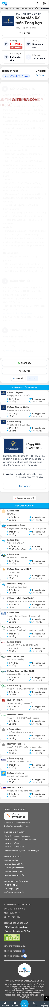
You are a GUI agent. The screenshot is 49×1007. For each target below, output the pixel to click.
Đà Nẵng (40, 75)
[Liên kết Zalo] (25, 956)
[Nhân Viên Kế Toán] (3, 657)
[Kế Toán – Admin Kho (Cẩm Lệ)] (3, 599)
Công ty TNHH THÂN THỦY (26, 8)
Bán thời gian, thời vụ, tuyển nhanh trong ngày (22, 851)
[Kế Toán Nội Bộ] (3, 511)
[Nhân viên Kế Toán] (3, 788)
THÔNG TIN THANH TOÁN (14, 892)
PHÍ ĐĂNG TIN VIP (12, 885)
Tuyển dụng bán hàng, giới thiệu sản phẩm (20, 840)
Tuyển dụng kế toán (12, 843)
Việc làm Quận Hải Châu (14, 864)
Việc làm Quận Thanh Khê (14, 868)
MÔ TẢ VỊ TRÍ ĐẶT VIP (13, 889)
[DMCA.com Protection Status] (12, 937)
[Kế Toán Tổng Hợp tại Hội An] (3, 569)
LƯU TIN (26, 33)
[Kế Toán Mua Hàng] (3, 773)
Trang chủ (7, 8)
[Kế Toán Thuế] (3, 541)
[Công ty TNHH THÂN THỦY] (8, 21)
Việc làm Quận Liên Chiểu (14, 875)
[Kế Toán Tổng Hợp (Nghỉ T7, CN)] (3, 671)
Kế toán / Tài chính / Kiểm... (16, 76)
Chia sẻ (19, 378)
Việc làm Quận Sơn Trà (13, 872)
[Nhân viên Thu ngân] (3, 585)
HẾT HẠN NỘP (16, 47)
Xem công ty (25, 486)
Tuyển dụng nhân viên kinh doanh (17, 836)
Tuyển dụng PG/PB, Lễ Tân (14, 847)
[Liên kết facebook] (23, 951)
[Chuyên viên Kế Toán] (3, 526)
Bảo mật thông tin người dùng (17, 931)
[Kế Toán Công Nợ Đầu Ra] (3, 407)
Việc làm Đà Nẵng (11, 860)
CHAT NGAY (26, 363)
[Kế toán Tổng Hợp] (3, 393)
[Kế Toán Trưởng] (3, 422)
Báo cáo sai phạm (25, 498)
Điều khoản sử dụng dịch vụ (16, 927)
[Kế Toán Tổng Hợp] (3, 759)
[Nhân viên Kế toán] (3, 701)
